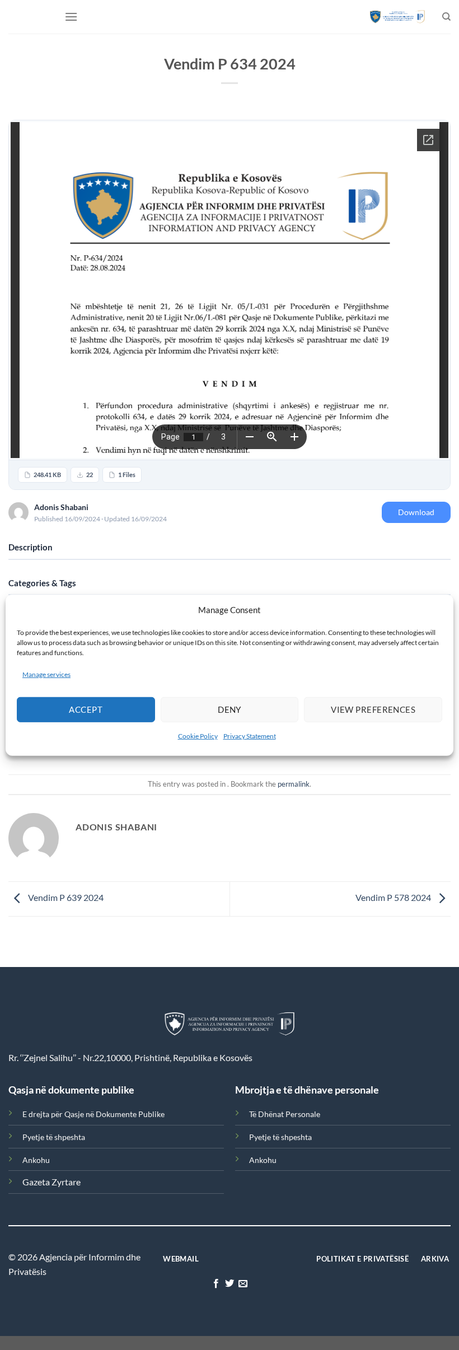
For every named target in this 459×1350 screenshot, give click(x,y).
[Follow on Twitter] (229, 1284)
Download (416, 512)
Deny (229, 709)
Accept (85, 709)
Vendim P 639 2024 (65, 898)
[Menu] (71, 16)
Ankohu (36, 1160)
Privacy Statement (249, 736)
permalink (294, 783)
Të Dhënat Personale (284, 1114)
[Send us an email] (242, 1284)
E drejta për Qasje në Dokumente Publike (93, 1114)
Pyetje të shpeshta (53, 1137)
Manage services (46, 674)
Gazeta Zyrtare (51, 1181)
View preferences (373, 709)
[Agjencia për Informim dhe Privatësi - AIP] (397, 16)
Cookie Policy (198, 736)
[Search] (446, 16)
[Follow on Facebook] (215, 1284)
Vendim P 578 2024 (394, 898)
